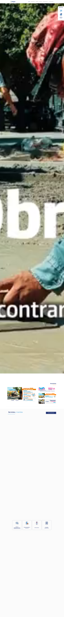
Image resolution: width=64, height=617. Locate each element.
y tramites (19, 412)
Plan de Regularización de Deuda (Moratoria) (17, 527)
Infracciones (37, 527)
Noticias (40, 1)
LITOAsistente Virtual (61, 17)
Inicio (29, 1)
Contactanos (51, 1)
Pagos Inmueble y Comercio (27, 527)
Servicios (11, 412)
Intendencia (33, 1)
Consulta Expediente (47, 527)
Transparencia (45, 1)
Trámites (36, 1)
